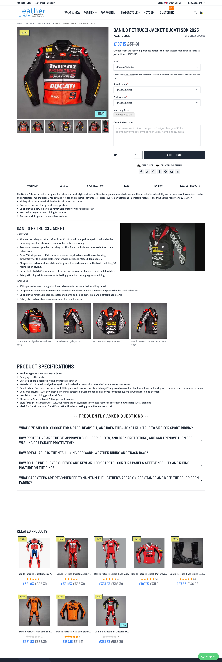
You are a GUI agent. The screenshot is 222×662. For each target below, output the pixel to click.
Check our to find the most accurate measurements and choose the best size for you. (157, 76)
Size (116, 62)
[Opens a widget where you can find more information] (208, 656)
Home (19, 23)
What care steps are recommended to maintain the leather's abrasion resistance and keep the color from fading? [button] (109, 480)
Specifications (95, 185)
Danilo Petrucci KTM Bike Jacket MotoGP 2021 (72, 633)
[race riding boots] (187, 553)
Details (64, 185)
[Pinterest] (153, 171)
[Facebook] (141, 171)
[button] (171, 3)
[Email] (171, 171)
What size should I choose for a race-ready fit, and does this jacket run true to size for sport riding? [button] (106, 428)
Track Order (39, 2)
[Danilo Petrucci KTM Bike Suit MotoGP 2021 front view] (34, 611)
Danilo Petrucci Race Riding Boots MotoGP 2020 (187, 576)
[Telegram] (165, 171)
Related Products (189, 185)
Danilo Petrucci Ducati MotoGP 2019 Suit (73, 576)
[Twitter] (147, 171)
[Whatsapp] (177, 171)
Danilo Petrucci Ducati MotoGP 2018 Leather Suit (34, 576)
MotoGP (30, 23)
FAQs (126, 185)
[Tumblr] (159, 171)
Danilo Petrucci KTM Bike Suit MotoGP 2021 (34, 633)
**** (129, 75)
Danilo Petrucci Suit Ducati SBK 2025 (111, 633)
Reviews (158, 185)
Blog (29, 2)
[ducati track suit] (73, 553)
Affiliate (21, 2)
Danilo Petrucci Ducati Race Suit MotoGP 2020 (111, 576)
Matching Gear (121, 110)
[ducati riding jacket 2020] (149, 553)
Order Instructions (123, 122)
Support (51, 2)
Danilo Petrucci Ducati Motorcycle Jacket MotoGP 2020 (149, 576)
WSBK (49, 23)
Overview (32, 185)
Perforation (120, 97)
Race (40, 23)
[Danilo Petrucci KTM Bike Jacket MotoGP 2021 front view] (73, 611)
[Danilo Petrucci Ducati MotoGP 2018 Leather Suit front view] (34, 553)
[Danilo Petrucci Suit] (111, 611)
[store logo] (32, 12)
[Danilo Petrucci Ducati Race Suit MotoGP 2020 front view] (111, 553)
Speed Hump (120, 84)
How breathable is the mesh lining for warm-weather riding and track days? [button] (83, 453)
